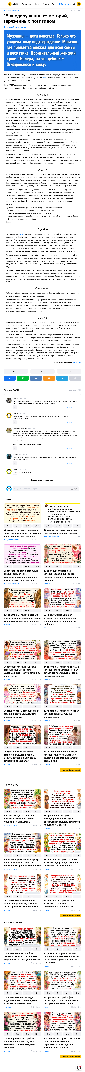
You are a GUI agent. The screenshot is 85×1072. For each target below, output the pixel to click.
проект (44, 78)
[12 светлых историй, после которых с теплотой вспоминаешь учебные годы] (62, 884)
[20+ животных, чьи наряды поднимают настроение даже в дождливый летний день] (22, 981)
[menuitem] (26, 4)
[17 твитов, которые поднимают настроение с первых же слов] (62, 513)
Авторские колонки (10, 825)
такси (20, 234)
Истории (47, 583)
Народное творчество (11, 10)
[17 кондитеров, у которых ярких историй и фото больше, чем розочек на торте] (22, 694)
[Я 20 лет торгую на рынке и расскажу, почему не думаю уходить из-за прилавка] (22, 799)
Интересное (8, 624)
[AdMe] (13, 4)
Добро (46, 628)
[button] (16, 371)
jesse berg (77, 362)
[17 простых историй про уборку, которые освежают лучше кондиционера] (62, 694)
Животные (7, 1007)
